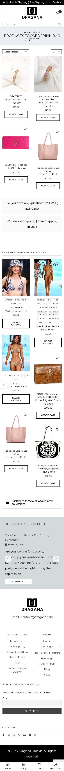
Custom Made (47, 664)
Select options (16, 323)
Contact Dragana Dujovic (17, 670)
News (47, 674)
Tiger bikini (48, 329)
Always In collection (47, 465)
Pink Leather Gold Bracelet (16, 101)
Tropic (16, 383)
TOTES (48, 171)
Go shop (57, 2)
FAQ (17, 662)
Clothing (46, 646)
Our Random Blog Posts (26, 524)
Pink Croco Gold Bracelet (48, 104)
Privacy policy (17, 646)
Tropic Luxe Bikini (16, 386)
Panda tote (48, 472)
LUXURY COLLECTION (48, 397)
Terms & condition (17, 652)
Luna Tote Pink (48, 174)
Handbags (22, 165)
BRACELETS (16, 96)
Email (5, 698)
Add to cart (16, 114)
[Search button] (59, 24)
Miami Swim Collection (48, 326)
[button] (4, 2)
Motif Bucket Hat (16, 311)
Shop (35, 32)
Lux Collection (16, 307)
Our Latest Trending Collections (24, 252)
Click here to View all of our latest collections (32, 502)
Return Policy (17, 657)
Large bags (53, 168)
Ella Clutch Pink (16, 168)
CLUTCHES (10, 165)
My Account (17, 641)
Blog (47, 669)
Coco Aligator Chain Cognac (48, 402)
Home (27, 32)
